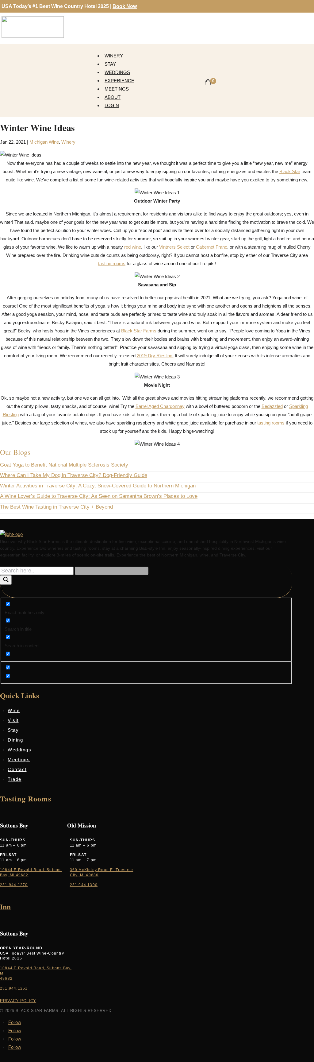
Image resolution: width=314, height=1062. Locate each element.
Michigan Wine (44, 142)
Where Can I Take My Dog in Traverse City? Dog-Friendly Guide (73, 475)
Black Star (289, 171)
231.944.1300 (84, 885)
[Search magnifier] (6, 580)
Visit (13, 720)
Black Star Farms (138, 330)
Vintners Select (175, 247)
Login (112, 105)
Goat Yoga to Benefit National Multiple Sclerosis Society (64, 465)
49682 (6, 978)
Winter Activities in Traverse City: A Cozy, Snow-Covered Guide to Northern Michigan (98, 486)
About (113, 97)
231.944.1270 (14, 885)
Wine (14, 710)
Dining (15, 739)
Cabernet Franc (211, 247)
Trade (14, 779)
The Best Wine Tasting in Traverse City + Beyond (56, 507)
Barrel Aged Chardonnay (160, 406)
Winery (114, 55)
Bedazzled (272, 406)
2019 (142, 355)
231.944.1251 (14, 988)
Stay (110, 64)
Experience (119, 80)
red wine (132, 247)
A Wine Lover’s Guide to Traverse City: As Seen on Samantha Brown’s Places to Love (98, 496)
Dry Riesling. (161, 355)
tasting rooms (111, 263)
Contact (17, 769)
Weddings (117, 72)
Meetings (117, 88)
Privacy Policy (18, 1000)
